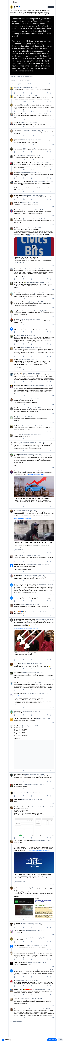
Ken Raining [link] (17, 104)
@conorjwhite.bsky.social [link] (38, 181)
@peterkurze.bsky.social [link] (27, 998)
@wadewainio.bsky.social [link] (29, 425)
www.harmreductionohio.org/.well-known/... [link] (38, 850)
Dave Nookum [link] (18, 711)
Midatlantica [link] (17, 604)
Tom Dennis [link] (17, 575)
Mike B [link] (16, 172)
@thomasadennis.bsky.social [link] (29, 575)
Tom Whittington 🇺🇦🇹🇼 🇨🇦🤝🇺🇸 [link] (23, 989)
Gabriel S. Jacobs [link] (19, 268)
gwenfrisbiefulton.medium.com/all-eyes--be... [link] (26, 628)
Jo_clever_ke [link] (18, 195)
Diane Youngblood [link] (19, 113)
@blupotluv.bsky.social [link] (32, 962)
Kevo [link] (15, 980)
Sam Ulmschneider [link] (19, 1008)
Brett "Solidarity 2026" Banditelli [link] (23, 162)
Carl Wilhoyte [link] (18, 930)
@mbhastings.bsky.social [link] (32, 311)
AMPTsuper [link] (17, 227)
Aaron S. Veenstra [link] (19, 293)
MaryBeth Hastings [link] (19, 311)
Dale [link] (15, 416)
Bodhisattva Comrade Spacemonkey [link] (25, 619)
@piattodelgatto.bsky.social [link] (30, 218)
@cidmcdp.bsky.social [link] (27, 663)
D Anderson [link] (17, 682)
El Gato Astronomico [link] (20, 952)
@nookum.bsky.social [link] (28, 711)
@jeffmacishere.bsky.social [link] (26, 408)
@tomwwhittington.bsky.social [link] (39, 989)
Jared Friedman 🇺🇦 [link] (19, 282)
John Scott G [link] (18, 725)
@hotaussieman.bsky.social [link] (31, 611)
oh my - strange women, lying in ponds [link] (25, 584)
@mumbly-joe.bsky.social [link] (30, 302)
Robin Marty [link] (17, 202)
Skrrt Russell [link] (17, 663)
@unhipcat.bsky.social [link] (26, 399)
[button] (11, 2)
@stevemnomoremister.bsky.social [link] (28, 442)
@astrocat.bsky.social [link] (32, 952)
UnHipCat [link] (17, 399)
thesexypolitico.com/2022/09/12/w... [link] (23, 695)
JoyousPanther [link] (18, 148)
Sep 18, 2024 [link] (40, 268)
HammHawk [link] (17, 799)
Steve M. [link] (16, 442)
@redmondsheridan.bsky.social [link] (32, 693)
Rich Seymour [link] (18, 471)
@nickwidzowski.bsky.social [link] (24, 155)
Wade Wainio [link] (18, 425)
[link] (11, 7)
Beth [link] (15, 319)
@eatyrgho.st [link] (20, 416)
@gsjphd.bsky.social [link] (30, 268)
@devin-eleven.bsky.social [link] (26, 555)
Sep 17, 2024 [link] (33, 87)
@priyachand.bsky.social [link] (27, 139)
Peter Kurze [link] (17, 998)
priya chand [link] (17, 139)
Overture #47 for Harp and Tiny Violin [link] (25, 718)
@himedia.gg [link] (30, 792)
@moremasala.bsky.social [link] (42, 584)
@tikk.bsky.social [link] (25, 359)
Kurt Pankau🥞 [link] (18, 373)
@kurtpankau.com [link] (27, 373)
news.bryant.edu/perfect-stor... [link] (35, 474)
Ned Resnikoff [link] (18, 130)
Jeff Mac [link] (16, 408)
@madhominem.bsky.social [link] (25, 172)
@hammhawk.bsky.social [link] (28, 799)
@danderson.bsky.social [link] (27, 682)
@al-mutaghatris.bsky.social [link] (30, 784)
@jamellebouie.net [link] (24, 87)
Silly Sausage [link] (18, 672)
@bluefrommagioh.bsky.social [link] (41, 718)
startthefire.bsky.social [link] (21, 564)
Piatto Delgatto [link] (18, 218)
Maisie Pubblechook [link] (20, 385)
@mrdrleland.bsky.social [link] (27, 923)
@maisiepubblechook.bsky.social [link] (35, 385)
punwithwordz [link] (18, 328)
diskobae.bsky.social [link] (20, 945)
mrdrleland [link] (17, 923)
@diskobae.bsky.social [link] (33, 945)
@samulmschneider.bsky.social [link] (33, 1008)
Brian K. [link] (16, 122)
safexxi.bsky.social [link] (19, 938)
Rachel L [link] (16, 454)
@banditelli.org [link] (37, 162)
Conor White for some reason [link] (22, 181)
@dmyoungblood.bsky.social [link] (33, 113)
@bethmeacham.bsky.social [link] (24, 319)
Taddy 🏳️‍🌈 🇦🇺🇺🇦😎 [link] (19, 611)
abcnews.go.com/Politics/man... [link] (22, 518)
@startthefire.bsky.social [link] (34, 564)
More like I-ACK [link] (18, 302)
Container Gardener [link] (20, 962)
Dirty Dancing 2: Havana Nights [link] (23, 806)
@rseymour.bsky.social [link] (28, 471)
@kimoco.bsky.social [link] (22, 335)
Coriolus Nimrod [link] (19, 774)
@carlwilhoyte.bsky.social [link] (29, 930)
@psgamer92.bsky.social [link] (24, 980)
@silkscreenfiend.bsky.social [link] (33, 282)
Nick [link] (15, 155)
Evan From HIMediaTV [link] (20, 792)
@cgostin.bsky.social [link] (27, 434)
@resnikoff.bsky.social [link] (29, 130)
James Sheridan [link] (19, 693)
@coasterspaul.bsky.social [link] (29, 210)
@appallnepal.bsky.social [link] (29, 672)
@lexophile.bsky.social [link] (28, 328)
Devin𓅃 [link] (16, 555)
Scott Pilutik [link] (17, 359)
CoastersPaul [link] (18, 210)
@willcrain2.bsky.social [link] (22, 510)
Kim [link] (15, 335)
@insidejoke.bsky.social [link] (28, 195)
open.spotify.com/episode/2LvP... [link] (23, 236)
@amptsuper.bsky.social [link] (27, 227)
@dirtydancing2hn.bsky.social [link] (39, 806)
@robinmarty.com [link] (26, 202)
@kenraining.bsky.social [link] (27, 104)
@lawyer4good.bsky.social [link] (26, 454)
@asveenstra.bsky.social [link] (31, 293)
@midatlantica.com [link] (26, 604)
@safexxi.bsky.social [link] (31, 938)
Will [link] (15, 510)
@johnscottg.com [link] (26, 725)
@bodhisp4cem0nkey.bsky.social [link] (41, 619)
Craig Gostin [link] (17, 434)
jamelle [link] (16, 87)
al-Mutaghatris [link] (18, 784)
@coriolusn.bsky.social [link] (30, 774)
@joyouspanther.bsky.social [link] (30, 148)
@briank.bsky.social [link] (23, 122)
